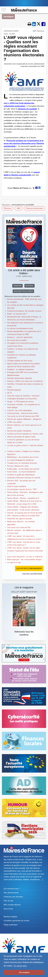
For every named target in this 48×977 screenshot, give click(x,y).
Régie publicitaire (11, 925)
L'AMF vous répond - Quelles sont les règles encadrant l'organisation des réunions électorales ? (25, 551)
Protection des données (13, 897)
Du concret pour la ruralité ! (17, 340)
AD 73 (9, 393)
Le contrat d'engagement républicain (20, 460)
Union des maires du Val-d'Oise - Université (23, 396)
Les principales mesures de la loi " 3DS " (22, 489)
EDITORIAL (29, 286)
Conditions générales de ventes (16, 921)
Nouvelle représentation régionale (19, 378)
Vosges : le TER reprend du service (20, 402)
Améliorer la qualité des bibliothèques (21, 475)
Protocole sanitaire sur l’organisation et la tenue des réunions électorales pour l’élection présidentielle (24, 143)
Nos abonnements (11, 893)
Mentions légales (10, 917)
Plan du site (8, 901)
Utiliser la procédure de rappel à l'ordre (21, 437)
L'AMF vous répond (14, 422)
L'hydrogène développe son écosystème (22, 399)
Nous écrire (8, 909)
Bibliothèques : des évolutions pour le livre (23, 457)
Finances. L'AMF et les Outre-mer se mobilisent (25, 381)
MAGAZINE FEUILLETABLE (23, 291)
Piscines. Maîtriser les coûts (17, 466)
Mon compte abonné (12, 905)
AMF (19, 208)
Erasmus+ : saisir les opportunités (20, 337)
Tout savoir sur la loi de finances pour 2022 (23, 416)
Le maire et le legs (14, 562)
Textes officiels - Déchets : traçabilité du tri (23, 498)
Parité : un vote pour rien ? (17, 314)
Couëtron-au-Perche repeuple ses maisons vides (25, 434)
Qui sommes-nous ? (12, 889)
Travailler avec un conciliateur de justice (22, 463)
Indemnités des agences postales (19, 519)
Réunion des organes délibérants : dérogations (24, 419)
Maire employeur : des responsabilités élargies (24, 559)
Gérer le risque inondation (16, 486)
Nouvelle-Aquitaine (14, 390)
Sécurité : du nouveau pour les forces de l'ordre (24, 513)
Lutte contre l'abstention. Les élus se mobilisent (24, 557)
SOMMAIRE (17, 286)
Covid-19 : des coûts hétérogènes (19, 410)
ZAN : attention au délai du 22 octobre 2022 (23, 516)
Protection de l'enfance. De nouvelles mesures (24, 311)
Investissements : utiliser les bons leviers (22, 413)
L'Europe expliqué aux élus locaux (19, 361)
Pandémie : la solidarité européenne (20, 369)
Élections (7, 208)
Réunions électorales (34, 208)
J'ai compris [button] (24, 972)
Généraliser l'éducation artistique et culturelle (23, 478)
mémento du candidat (27, 109)
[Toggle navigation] (3, 10)
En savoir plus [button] (20, 966)
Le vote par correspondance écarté (20, 328)
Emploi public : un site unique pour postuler (23, 469)
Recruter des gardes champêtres (19, 431)
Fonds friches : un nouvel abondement (21, 472)
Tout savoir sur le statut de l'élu (18, 527)
